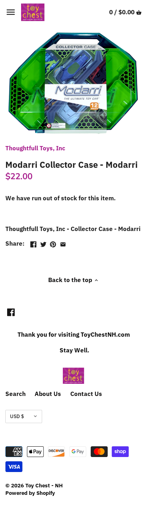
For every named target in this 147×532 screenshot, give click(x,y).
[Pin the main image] (53, 243)
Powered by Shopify (30, 492)
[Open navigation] (10, 12)
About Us (48, 394)
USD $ (17, 416)
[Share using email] (63, 243)
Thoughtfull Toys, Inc (35, 148)
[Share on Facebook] (33, 243)
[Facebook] (11, 312)
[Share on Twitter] (43, 243)
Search (15, 394)
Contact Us (86, 394)
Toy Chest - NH (44, 485)
